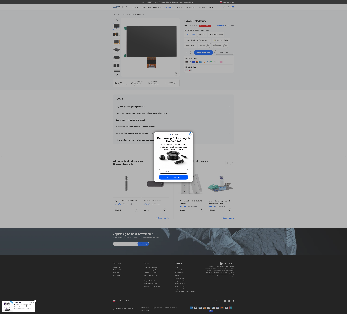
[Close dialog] (190, 133)
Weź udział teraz (173, 177)
